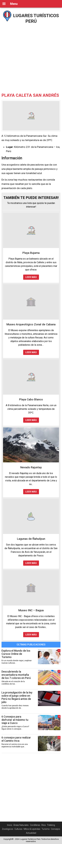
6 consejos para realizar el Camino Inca (16, 739)
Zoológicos (7, 829)
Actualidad (31, 833)
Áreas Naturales (21, 825)
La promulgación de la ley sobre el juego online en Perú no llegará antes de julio (17, 697)
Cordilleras (35, 825)
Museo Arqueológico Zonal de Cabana (31, 324)
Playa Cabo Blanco (31, 399)
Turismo (46, 829)
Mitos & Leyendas (32, 829)
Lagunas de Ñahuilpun (31, 538)
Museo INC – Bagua (31, 610)
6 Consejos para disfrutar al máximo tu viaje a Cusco (15, 720)
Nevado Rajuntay (31, 467)
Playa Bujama (31, 253)
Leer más (31, 277)
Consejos (55, 829)
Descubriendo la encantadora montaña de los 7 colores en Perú (16, 675)
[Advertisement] (31, 57)
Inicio (9, 825)
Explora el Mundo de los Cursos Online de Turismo (16, 654)
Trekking (51, 825)
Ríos (43, 825)
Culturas (18, 829)
